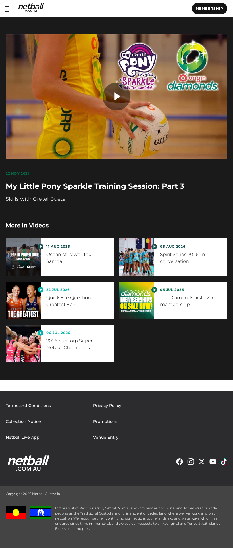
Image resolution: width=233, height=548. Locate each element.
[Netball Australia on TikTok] (223, 463)
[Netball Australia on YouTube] (212, 463)
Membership (209, 8)
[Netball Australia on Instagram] (190, 463)
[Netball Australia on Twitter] (201, 463)
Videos (39, 225)
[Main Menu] (6, 8)
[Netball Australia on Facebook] (179, 463)
